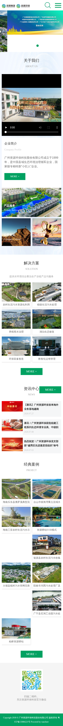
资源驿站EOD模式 (47, 530)
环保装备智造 (16, 359)
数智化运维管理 (46, 359)
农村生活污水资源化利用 (16, 304)
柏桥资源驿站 (16, 641)
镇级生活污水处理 (47, 304)
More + (14, 176)
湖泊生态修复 (47, 331)
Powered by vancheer (40, 722)
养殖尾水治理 (16, 331)
